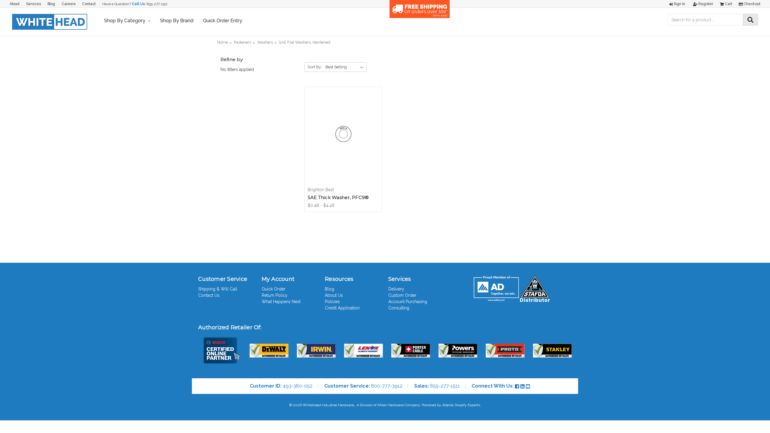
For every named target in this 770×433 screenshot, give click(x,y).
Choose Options (343, 142)
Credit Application (342, 308)
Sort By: (315, 67)
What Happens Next (281, 301)
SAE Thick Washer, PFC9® (338, 197)
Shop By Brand (176, 20)
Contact (89, 4)
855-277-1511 (157, 4)
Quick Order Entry (222, 20)
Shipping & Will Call (217, 289)
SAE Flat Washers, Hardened (304, 42)
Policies (332, 301)
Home (222, 42)
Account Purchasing (407, 301)
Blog (51, 4)
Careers (68, 4)
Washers (265, 42)
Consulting (398, 308)
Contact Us (209, 295)
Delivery (396, 289)
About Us (334, 295)
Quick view (343, 131)
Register (705, 4)
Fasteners (242, 42)
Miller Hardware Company (398, 405)
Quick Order (273, 289)
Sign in (679, 4)
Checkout (751, 4)
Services (33, 4)
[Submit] (750, 20)
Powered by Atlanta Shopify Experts (451, 405)
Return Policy (275, 295)
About (15, 4)
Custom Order (402, 295)
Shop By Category (125, 20)
